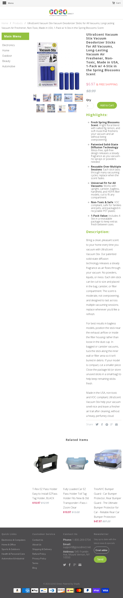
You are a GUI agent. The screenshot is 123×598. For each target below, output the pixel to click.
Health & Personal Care (13, 554)
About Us (36, 544)
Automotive (8, 66)
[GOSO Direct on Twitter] (64, 564)
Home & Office (9, 544)
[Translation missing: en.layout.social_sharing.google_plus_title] (111, 424)
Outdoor (7, 55)
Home (5, 50)
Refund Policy (39, 554)
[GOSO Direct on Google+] (74, 564)
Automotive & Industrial (13, 558)
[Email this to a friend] (116, 424)
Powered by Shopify (71, 583)
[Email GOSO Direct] (79, 564)
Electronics (8, 45)
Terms (35, 563)
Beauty (6, 61)
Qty (88, 100)
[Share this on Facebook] (101, 424)
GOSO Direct (56, 583)
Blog (34, 568)
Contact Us (37, 540)
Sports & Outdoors (11, 549)
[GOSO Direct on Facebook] (69, 564)
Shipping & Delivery (42, 549)
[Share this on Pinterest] (106, 424)
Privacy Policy (39, 558)
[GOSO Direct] (61, 13)
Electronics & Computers (13, 540)
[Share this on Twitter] (96, 424)
